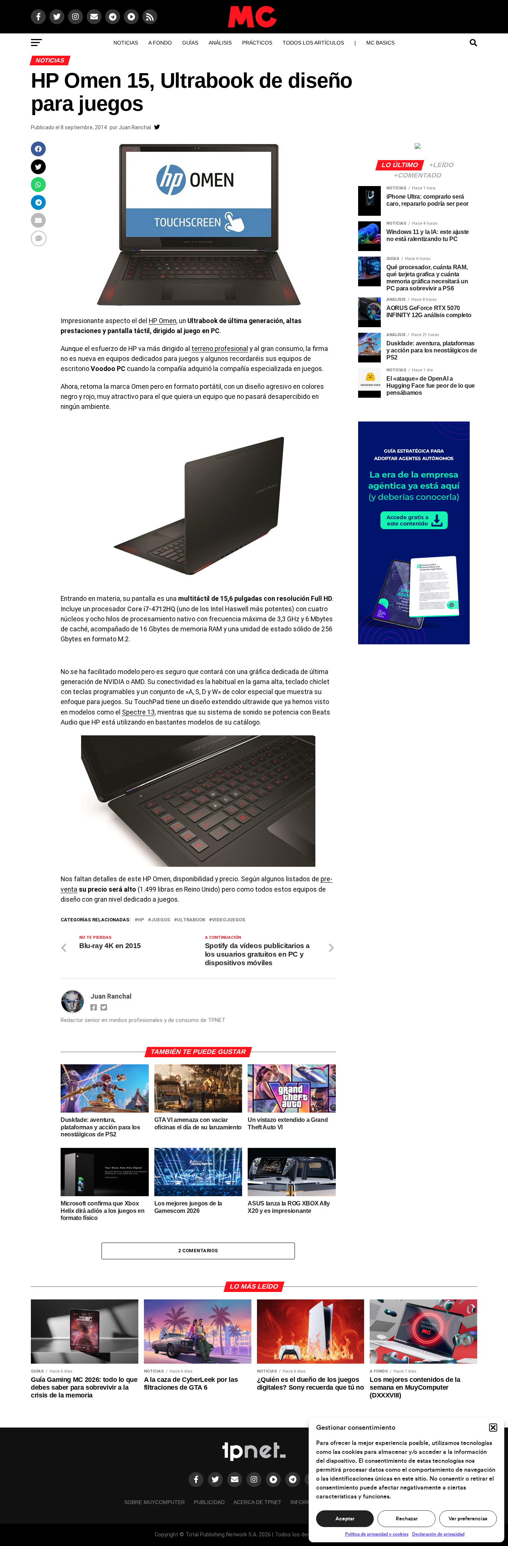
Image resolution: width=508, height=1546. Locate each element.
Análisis (220, 43)
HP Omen (162, 321)
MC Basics (380, 43)
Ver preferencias (467, 1518)
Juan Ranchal (135, 127)
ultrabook (191, 920)
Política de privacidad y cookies (376, 1534)
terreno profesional (220, 348)
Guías (190, 43)
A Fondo (160, 43)
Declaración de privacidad (438, 1534)
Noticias (125, 43)
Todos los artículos (313, 43)
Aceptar (344, 1518)
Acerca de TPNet (258, 1502)
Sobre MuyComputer (154, 1502)
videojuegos (228, 920)
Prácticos (257, 43)
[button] (493, 1427)
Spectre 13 (138, 712)
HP (141, 920)
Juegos (160, 920)
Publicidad (209, 1502)
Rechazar (407, 1518)
